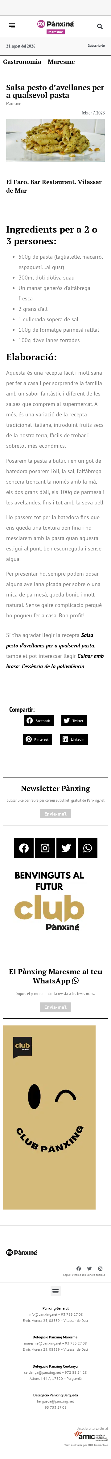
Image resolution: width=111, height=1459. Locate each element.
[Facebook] (24, 848)
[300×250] (49, 902)
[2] (49, 1117)
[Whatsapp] (87, 848)
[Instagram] (45, 848)
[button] (100, 26)
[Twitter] (66, 848)
